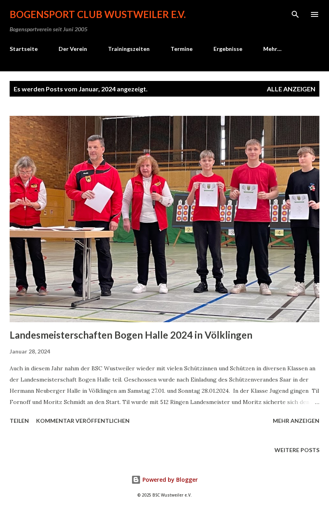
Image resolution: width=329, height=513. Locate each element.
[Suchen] (295, 14)
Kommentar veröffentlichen (83, 420)
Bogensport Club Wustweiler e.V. (98, 14)
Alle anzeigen (291, 89)
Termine (182, 48)
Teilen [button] (19, 420)
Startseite (24, 48)
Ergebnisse (227, 48)
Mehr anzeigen (296, 420)
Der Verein (73, 48)
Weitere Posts (296, 449)
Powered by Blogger (169, 479)
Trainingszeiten (129, 48)
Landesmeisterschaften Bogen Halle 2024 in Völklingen (131, 335)
